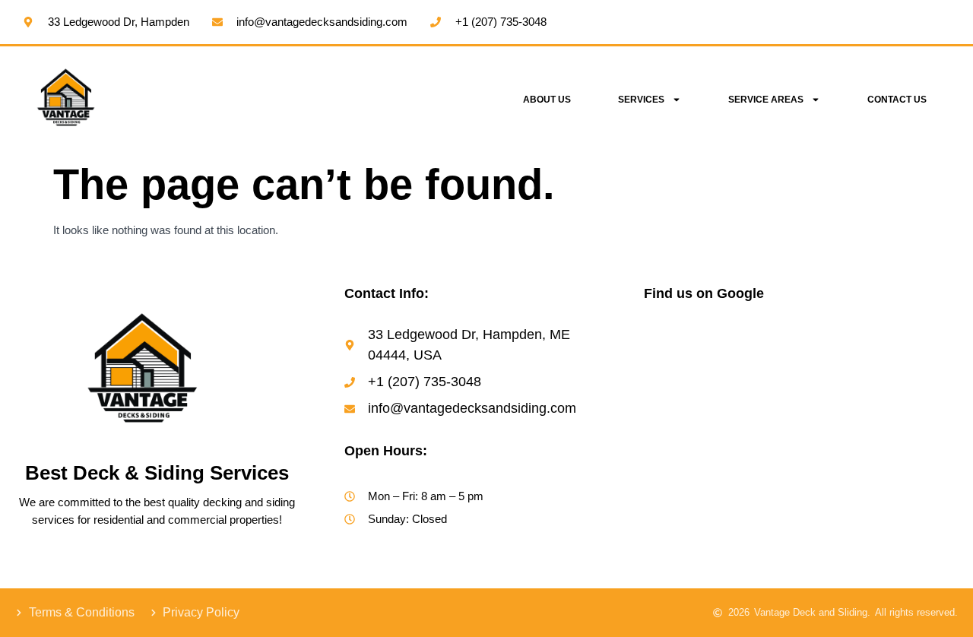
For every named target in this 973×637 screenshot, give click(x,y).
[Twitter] (717, 573)
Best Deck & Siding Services (157, 472)
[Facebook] (656, 573)
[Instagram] (686, 573)
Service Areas (765, 99)
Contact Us (897, 99)
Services (641, 99)
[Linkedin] (748, 573)
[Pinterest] (778, 573)
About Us (547, 99)
